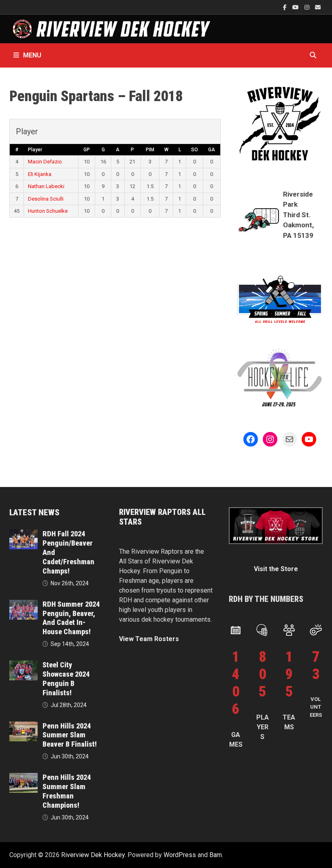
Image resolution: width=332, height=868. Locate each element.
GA (211, 149)
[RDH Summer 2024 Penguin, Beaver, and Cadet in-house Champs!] (23, 604)
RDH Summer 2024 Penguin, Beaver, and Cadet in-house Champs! (71, 618)
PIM (150, 149)
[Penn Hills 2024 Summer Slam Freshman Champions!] (23, 777)
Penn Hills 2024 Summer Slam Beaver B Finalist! (70, 735)
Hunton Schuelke (48, 211)
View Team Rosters (149, 639)
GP (86, 149)
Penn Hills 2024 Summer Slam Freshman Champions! (67, 791)
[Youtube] (296, 7)
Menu (32, 55)
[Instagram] (307, 7)
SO (194, 149)
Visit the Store (276, 569)
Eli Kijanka (39, 174)
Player (35, 149)
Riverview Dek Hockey (93, 855)
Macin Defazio (45, 162)
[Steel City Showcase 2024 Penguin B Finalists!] (23, 665)
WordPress (180, 855)
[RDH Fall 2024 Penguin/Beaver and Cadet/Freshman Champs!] (23, 534)
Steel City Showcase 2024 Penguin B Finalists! (66, 679)
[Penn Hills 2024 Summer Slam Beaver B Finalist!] (23, 726)
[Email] (318, 7)
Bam (215, 855)
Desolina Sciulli (46, 199)
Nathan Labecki (46, 186)
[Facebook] (285, 7)
